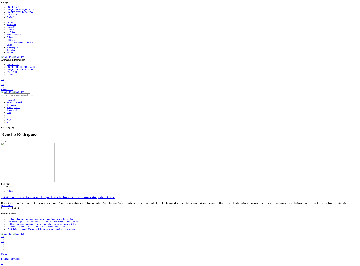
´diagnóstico (12, 100)
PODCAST (12, 15)
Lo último (11, 32)
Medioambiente (14, 34)
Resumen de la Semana (22, 42)
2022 (9, 122)
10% (9, 112)
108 (8, 115)
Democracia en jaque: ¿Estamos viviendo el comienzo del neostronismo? (39, 226)
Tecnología (12, 50)
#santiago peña (13, 107)
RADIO (10, 17)
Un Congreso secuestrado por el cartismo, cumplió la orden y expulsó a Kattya (41, 224)
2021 (9, 120)
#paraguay (11, 105)
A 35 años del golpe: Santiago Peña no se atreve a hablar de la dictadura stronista (42, 221)
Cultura (10, 22)
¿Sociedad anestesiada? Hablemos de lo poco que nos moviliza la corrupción (41, 229)
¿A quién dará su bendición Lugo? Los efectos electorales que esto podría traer (58, 197)
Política (10, 37)
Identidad (11, 29)
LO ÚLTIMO (13, 7)
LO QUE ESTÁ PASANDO (20, 12)
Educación (11, 27)
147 (8, 117)
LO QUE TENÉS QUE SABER (21, 9)
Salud (9, 45)
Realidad (11, 40)
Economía (11, 24)
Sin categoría (12, 47)
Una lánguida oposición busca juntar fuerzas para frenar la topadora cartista (40, 219)
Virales (10, 52)
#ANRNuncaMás (14, 102)
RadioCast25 (7, 89)
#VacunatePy (12, 110)
